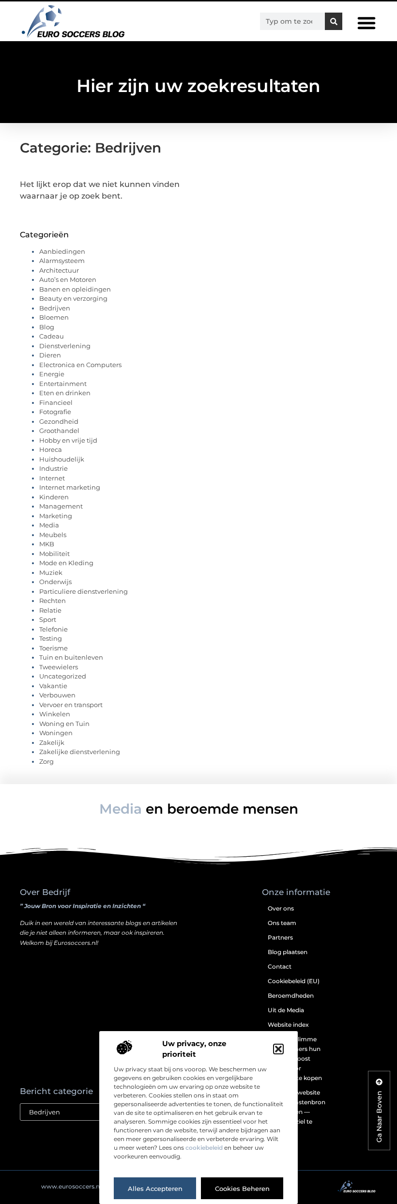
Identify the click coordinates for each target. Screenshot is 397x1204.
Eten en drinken (65, 393)
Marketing (55, 516)
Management (61, 506)
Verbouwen (57, 695)
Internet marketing (69, 487)
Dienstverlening (65, 346)
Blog (46, 327)
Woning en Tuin (64, 723)
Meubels (52, 535)
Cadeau (51, 336)
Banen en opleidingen (75, 289)
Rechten (52, 600)
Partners (280, 937)
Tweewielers (58, 667)
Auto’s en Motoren (67, 279)
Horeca (50, 449)
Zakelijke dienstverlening (79, 752)
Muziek (50, 572)
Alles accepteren (155, 1188)
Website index (288, 1024)
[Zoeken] (333, 21)
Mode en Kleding (66, 563)
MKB (46, 544)
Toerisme (53, 648)
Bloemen (54, 317)
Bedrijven (54, 308)
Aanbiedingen (62, 251)
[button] (278, 1049)
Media (49, 525)
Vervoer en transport (71, 705)
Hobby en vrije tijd (68, 440)
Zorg (46, 761)
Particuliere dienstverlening (83, 591)
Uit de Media (286, 1010)
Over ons (281, 908)
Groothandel (59, 430)
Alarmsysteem (62, 260)
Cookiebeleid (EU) (294, 981)
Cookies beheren (242, 1188)
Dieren (50, 355)
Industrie (53, 468)
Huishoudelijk (61, 459)
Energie (51, 374)
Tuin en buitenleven (71, 657)
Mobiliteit (54, 553)
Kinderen (54, 497)
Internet (52, 478)
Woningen (56, 733)
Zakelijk (51, 742)
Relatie (50, 610)
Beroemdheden (291, 995)
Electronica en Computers (80, 365)
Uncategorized (62, 676)
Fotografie (55, 412)
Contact (279, 966)
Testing (50, 638)
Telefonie (53, 629)
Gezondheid (58, 421)
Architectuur (59, 270)
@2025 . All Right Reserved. (89, 1186)
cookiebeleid (204, 1147)
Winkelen (54, 714)
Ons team (282, 922)
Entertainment (63, 383)
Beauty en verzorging (73, 298)
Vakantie (53, 686)
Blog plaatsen (287, 952)
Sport (47, 619)
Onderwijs (55, 582)
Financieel (56, 402)
